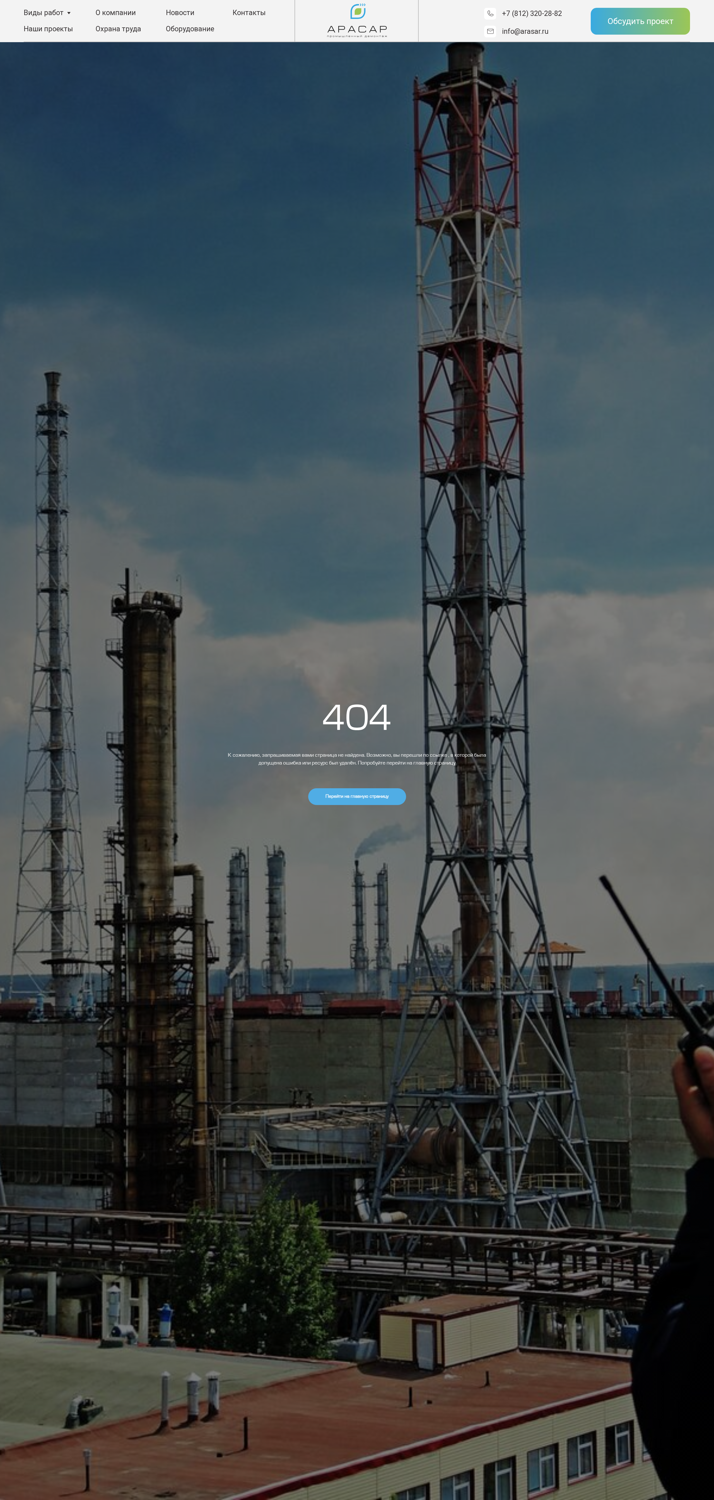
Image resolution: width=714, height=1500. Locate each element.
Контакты (249, 12)
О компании (116, 12)
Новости (180, 12)
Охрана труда (118, 29)
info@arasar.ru (525, 31)
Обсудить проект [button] (640, 21)
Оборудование (190, 29)
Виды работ (44, 12)
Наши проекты (48, 29)
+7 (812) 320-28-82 (532, 13)
